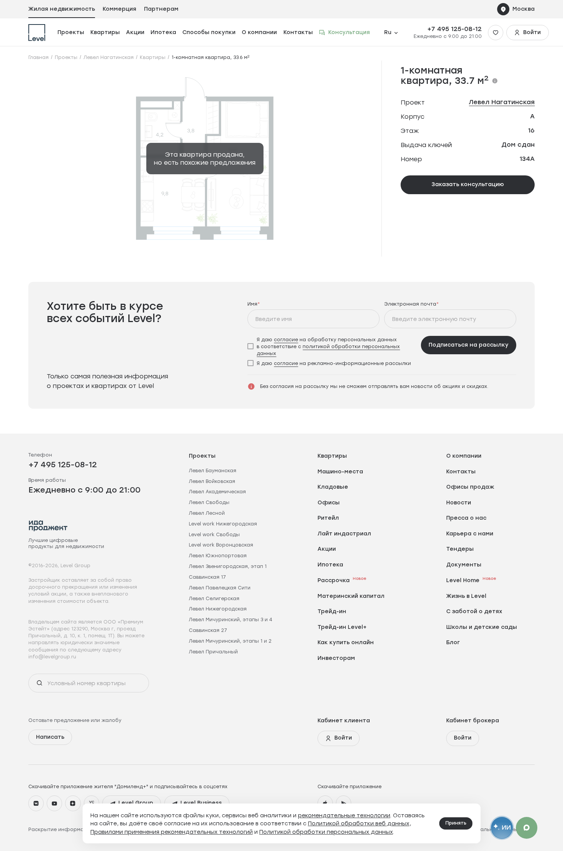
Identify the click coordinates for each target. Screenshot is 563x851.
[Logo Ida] (48, 525)
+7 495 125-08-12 (454, 29)
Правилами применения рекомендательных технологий (171, 831)
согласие (286, 339)
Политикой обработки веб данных (358, 823)
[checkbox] (331, 346)
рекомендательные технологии (344, 815)
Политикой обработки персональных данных (326, 831)
